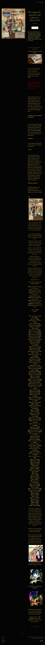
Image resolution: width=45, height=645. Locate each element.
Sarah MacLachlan (35, 562)
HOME (3, 637)
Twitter (3, 638)
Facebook (3, 641)
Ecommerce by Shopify (39, 638)
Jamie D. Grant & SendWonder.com (37, 637)
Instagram (3, 640)
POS (32, 638)
